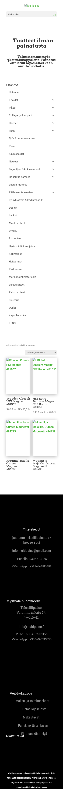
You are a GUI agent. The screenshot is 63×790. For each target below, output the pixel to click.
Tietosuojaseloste (31, 709)
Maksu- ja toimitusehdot (31, 701)
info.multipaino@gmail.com (31, 551)
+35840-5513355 (40, 566)
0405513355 (38, 559)
